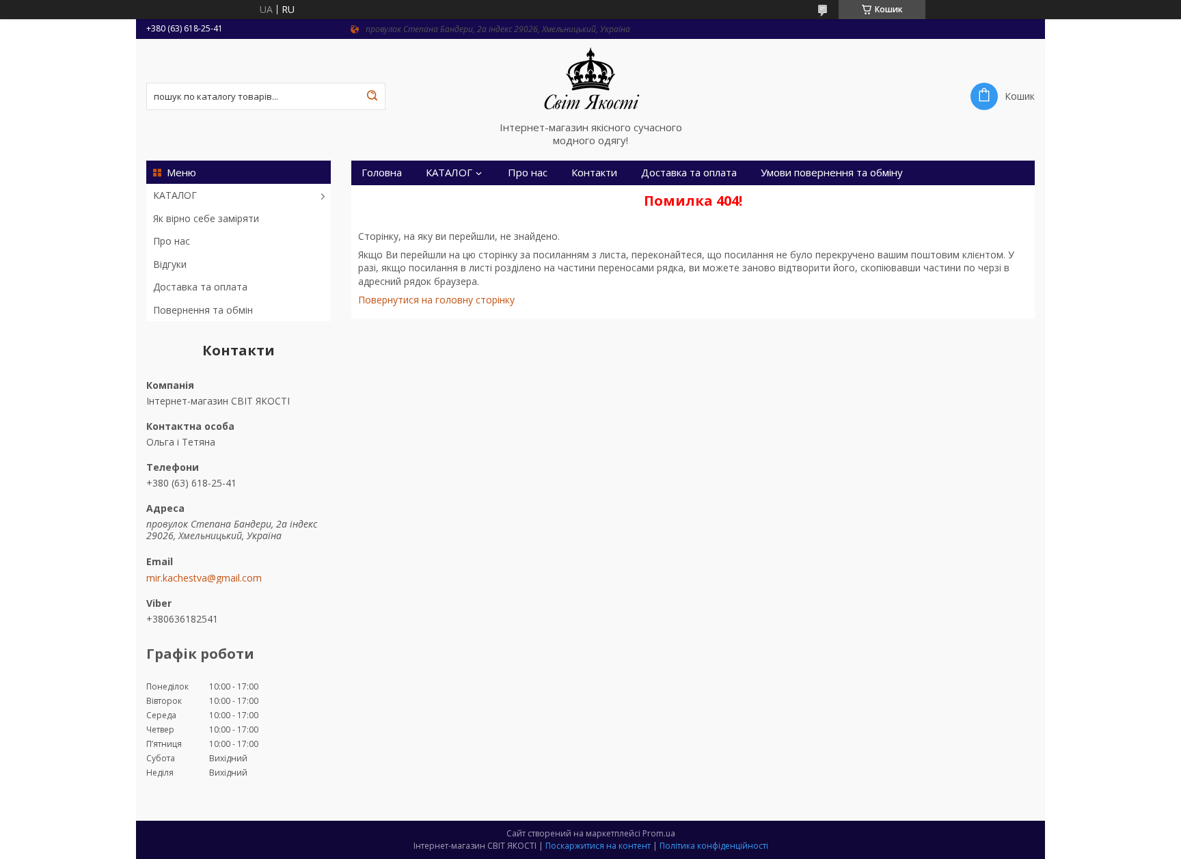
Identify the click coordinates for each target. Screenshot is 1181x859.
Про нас (171, 240)
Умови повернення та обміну (832, 172)
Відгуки (170, 264)
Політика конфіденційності (714, 845)
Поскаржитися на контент (598, 845)
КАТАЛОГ (175, 195)
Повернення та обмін (203, 309)
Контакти (594, 172)
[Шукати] (371, 96)
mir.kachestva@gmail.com (204, 578)
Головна (382, 172)
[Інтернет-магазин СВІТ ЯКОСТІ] (590, 80)
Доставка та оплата (200, 286)
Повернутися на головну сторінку (436, 299)
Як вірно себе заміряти (206, 218)
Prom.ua (658, 833)
